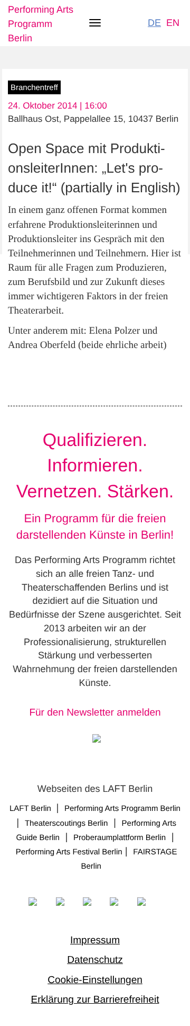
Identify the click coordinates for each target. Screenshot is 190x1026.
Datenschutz (95, 960)
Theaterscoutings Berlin (66, 823)
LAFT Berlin (31, 808)
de (154, 22)
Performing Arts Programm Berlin (40, 23)
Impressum (95, 940)
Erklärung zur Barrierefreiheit (95, 999)
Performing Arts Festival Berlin (69, 852)
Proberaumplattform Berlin (119, 837)
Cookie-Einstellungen (95, 980)
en (172, 22)
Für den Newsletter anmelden (94, 712)
